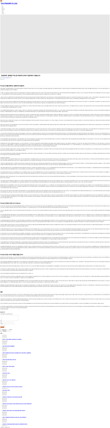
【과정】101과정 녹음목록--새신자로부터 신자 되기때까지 (11, 339)
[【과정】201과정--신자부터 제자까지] (56, 363)
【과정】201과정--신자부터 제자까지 (8, 366)
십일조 (3, 13)
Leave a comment (6, 77)
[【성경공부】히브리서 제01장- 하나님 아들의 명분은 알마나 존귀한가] (56, 407)
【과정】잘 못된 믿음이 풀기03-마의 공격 (9, 359)
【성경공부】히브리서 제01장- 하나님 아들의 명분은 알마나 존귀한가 (13, 410)
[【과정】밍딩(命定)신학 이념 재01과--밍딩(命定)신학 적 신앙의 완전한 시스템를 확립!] (56, 349)
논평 (1, 320)
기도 (2, 11)
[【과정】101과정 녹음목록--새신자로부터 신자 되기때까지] (56, 336)
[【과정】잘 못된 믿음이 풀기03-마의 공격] (56, 356)
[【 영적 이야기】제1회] (56, 370)
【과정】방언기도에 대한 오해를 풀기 (8, 346)
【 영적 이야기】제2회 (6, 390)
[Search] (0, 331)
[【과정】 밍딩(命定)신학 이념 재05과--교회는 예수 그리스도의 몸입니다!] (56, 414)
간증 (2, 12)
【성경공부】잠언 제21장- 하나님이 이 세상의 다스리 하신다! (12, 386)
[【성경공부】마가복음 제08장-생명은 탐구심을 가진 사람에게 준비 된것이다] (56, 421)
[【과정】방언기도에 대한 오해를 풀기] (56, 343)
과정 (2, 10)
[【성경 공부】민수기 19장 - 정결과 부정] (56, 377)
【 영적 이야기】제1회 (6, 373)
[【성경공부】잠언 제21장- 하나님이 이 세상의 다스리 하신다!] (56, 383)
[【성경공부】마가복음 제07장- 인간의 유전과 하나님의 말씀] (56, 394)
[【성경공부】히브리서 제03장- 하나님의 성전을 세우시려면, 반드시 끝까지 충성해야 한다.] (56, 400)
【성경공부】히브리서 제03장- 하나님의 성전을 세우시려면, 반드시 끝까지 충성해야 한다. (17, 403)
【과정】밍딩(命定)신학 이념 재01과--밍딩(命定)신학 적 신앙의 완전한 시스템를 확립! (16, 352)
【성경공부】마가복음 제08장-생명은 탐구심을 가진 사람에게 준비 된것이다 (14, 424)
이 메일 (1, 323)
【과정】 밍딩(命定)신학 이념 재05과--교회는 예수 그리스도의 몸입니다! (14, 417)
